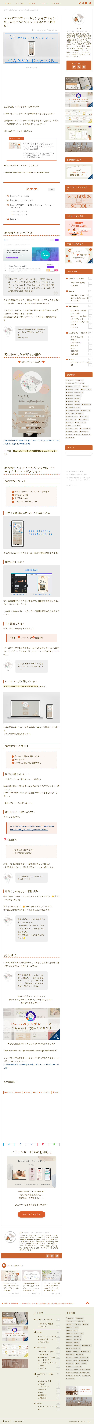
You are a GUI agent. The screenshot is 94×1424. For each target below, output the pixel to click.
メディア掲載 (86, 428)
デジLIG (71, 413)
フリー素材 (80, 313)
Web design (80, 306)
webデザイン (9, 1092)
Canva (56, 1092)
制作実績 (27, 1092)
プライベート (81, 422)
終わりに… (16, 219)
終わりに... (73, 485)
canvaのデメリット (21, 214)
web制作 (19, 1092)
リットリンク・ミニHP (80, 362)
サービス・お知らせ (79, 278)
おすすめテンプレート (81, 295)
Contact (56, 3)
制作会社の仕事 (80, 337)
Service (20, 3)
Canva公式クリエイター (80, 298)
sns (35, 1092)
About (32, 3)
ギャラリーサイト (73, 410)
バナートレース (72, 416)
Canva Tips (80, 301)
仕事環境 (80, 345)
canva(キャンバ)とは (20, 196)
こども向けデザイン (74, 407)
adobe (70, 380)
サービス (86, 410)
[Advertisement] (31, 86)
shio (80, 348)
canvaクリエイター (74, 386)
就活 (78, 434)
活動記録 (80, 354)
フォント (80, 327)
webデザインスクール (80, 322)
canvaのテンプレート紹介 (76, 383)
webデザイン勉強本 (80, 310)
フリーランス (80, 343)
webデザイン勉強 (73, 401)
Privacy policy (17, 1421)
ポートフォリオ (80, 319)
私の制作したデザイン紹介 (22, 200)
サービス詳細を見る (31, 1214)
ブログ (80, 340)
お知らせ (80, 285)
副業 (70, 434)
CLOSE (51, 189)
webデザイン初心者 (74, 398)
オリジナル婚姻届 (80, 283)
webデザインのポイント (75, 392)
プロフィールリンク (45, 1092)
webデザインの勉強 (81, 316)
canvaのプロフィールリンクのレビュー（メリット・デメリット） (33, 206)
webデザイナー (73, 389)
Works (44, 3)
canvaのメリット (20, 211)
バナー (80, 324)
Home (8, 3)
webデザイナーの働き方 (80, 333)
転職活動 (80, 351)
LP (80, 365)
